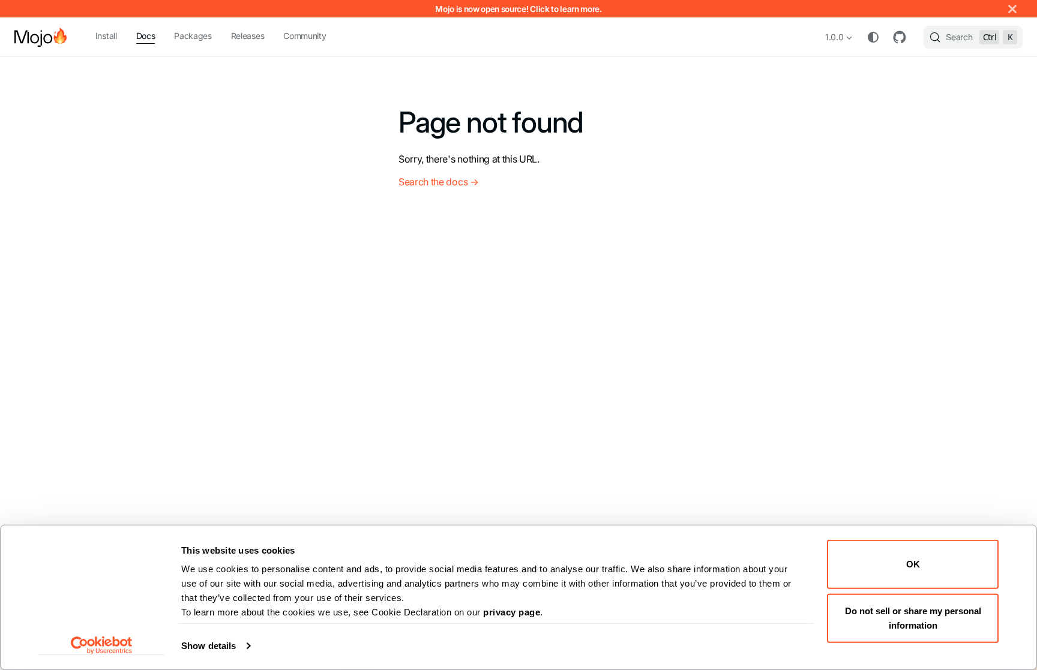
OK (913, 564)
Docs (145, 36)
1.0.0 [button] (834, 37)
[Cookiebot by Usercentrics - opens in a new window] (101, 645)
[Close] (1012, 8)
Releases (247, 36)
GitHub (899, 37)
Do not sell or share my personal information (913, 617)
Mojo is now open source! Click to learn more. (518, 9)
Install (106, 36)
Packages (192, 36)
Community (304, 36)
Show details (208, 646)
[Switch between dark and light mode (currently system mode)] (873, 37)
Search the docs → (438, 182)
